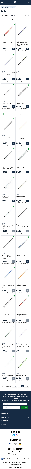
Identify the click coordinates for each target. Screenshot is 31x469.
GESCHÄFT (4, 424)
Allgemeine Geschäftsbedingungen (11, 462)
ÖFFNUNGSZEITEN (5, 421)
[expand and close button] (28, 413)
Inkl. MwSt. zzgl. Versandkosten (8, 50)
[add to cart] (13, 49)
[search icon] (22, 2)
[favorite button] (14, 24)
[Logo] (15, 2)
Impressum (24, 462)
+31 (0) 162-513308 (15, 451)
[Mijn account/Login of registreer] (25, 2)
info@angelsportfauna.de (15, 454)
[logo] (2, 459)
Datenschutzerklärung (15, 464)
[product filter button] (28, 15)
